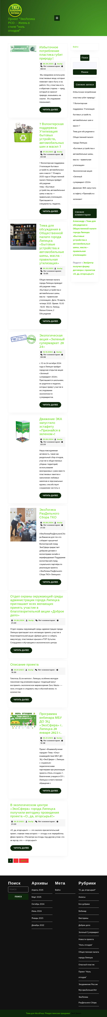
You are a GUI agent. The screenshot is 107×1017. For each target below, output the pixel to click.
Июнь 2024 (37, 911)
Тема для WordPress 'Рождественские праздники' (48, 1013)
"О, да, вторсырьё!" (87, 890)
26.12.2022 (19, 822)
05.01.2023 (48, 738)
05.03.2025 (48, 268)
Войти (75, 47)
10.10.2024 (48, 352)
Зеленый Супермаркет (89, 932)
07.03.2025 (48, 152)
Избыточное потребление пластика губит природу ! (51, 53)
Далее (24, 861)
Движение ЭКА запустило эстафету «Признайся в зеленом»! (50, 426)
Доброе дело (84, 925)
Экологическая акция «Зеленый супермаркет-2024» (52, 341)
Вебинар (82, 911)
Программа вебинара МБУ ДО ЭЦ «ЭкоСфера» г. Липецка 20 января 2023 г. (51, 723)
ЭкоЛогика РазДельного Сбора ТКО (49, 513)
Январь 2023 (37, 918)
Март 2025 (36, 897)
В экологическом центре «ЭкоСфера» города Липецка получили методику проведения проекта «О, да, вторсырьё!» (34, 810)
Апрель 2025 (37, 890)
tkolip (59, 64)
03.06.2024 (48, 439)
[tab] (57, 18)
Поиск (85, 57)
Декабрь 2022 (38, 925)
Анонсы (82, 897)
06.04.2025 (48, 64)
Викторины (83, 918)
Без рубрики (84, 904)
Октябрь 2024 (38, 904)
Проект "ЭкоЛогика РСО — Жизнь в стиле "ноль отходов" (21, 25)
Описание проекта (24, 664)
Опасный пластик (86, 964)
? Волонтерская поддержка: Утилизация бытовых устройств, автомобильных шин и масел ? (51, 135)
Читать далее (52, 110)
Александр (78, 221)
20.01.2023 (19, 670)
